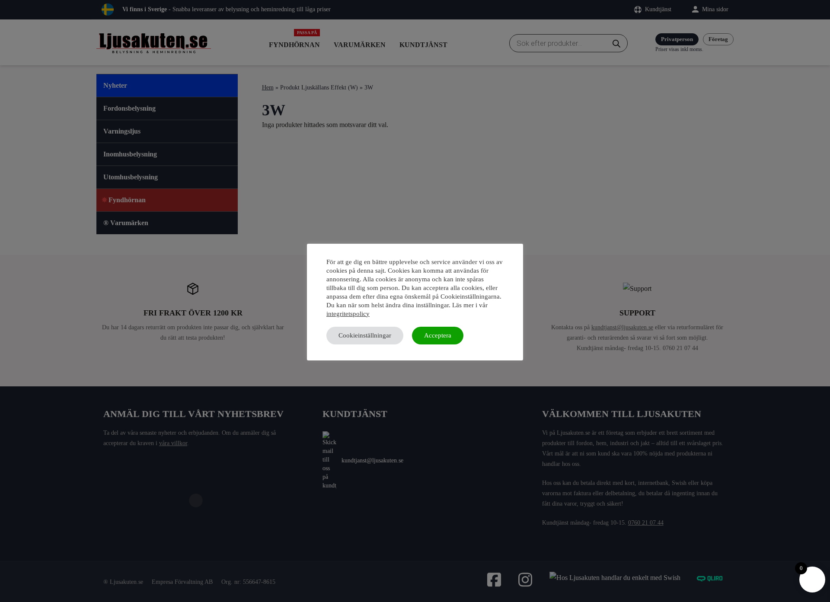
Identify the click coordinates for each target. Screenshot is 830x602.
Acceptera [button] (437, 335)
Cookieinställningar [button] (364, 335)
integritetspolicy (348, 313)
